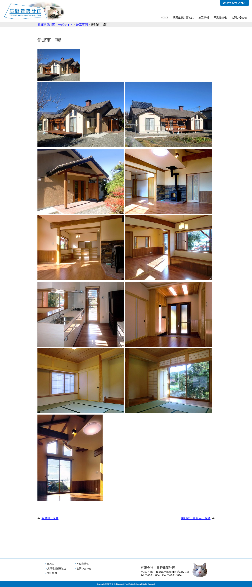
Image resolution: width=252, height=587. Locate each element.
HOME (164, 17)
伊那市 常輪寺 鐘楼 (195, 518)
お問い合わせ (239, 17)
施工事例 (204, 17)
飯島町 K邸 (50, 518)
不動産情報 (220, 17)
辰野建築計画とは (183, 17)
